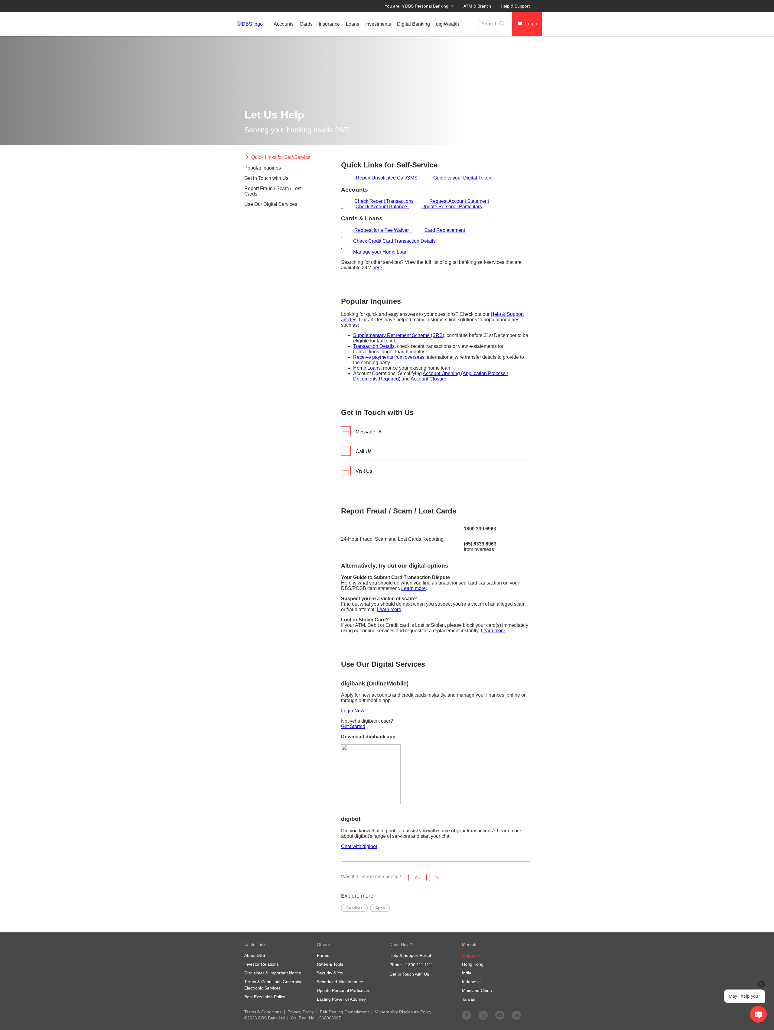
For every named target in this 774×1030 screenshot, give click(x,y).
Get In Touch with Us (409, 974)
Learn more (413, 588)
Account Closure (428, 378)
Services (354, 907)
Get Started (353, 726)
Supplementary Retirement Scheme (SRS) (398, 335)
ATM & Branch (477, 6)
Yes (418, 878)
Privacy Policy (301, 1011)
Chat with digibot (359, 846)
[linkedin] (516, 1014)
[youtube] (499, 1014)
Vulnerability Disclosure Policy (403, 1011)
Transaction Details (374, 346)
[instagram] (483, 1014)
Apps (380, 907)
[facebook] (466, 1014)
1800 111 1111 (419, 964)
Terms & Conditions (262, 1011)
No (438, 878)
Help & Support (515, 6)
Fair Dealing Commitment (344, 1011)
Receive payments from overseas (388, 357)
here (377, 267)
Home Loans (367, 368)
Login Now (352, 710)
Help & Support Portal (410, 955)
